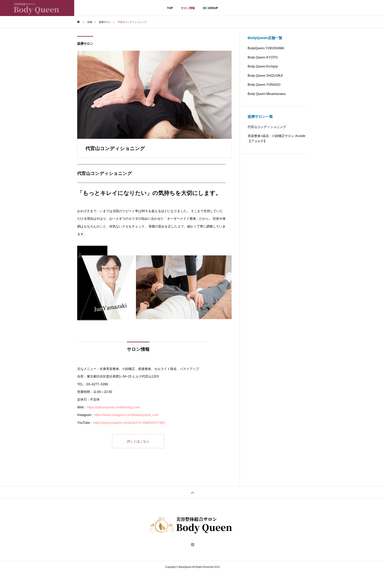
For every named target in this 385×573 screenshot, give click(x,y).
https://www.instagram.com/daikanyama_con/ (126, 415)
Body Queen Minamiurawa (267, 94)
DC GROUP (210, 8)
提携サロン (85, 43)
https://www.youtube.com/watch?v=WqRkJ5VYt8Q (129, 422)
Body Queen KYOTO (263, 57)
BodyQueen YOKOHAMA (266, 48)
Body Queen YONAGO (264, 84)
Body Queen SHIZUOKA (265, 75)
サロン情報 (188, 8)
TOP (170, 8)
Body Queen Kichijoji (263, 66)
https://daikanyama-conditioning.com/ (113, 407)
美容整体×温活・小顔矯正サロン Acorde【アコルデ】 (276, 138)
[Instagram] (192, 545)
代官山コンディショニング (267, 127)
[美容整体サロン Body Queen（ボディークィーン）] (37, 8)
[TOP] (192, 492)
